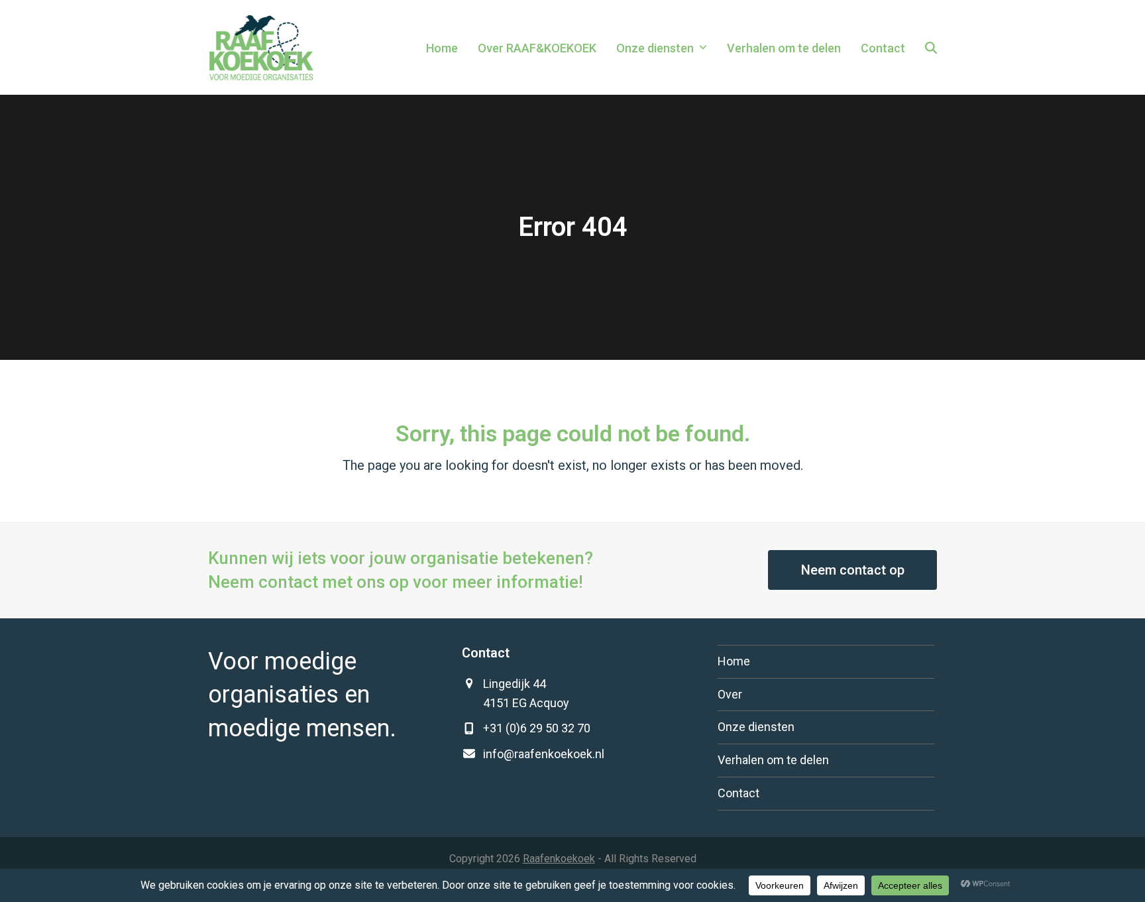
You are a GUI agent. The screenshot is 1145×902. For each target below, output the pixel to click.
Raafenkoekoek (559, 858)
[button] (931, 47)
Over (730, 694)
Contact (738, 793)
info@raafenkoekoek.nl (543, 754)
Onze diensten (756, 727)
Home (734, 661)
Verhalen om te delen (773, 760)
